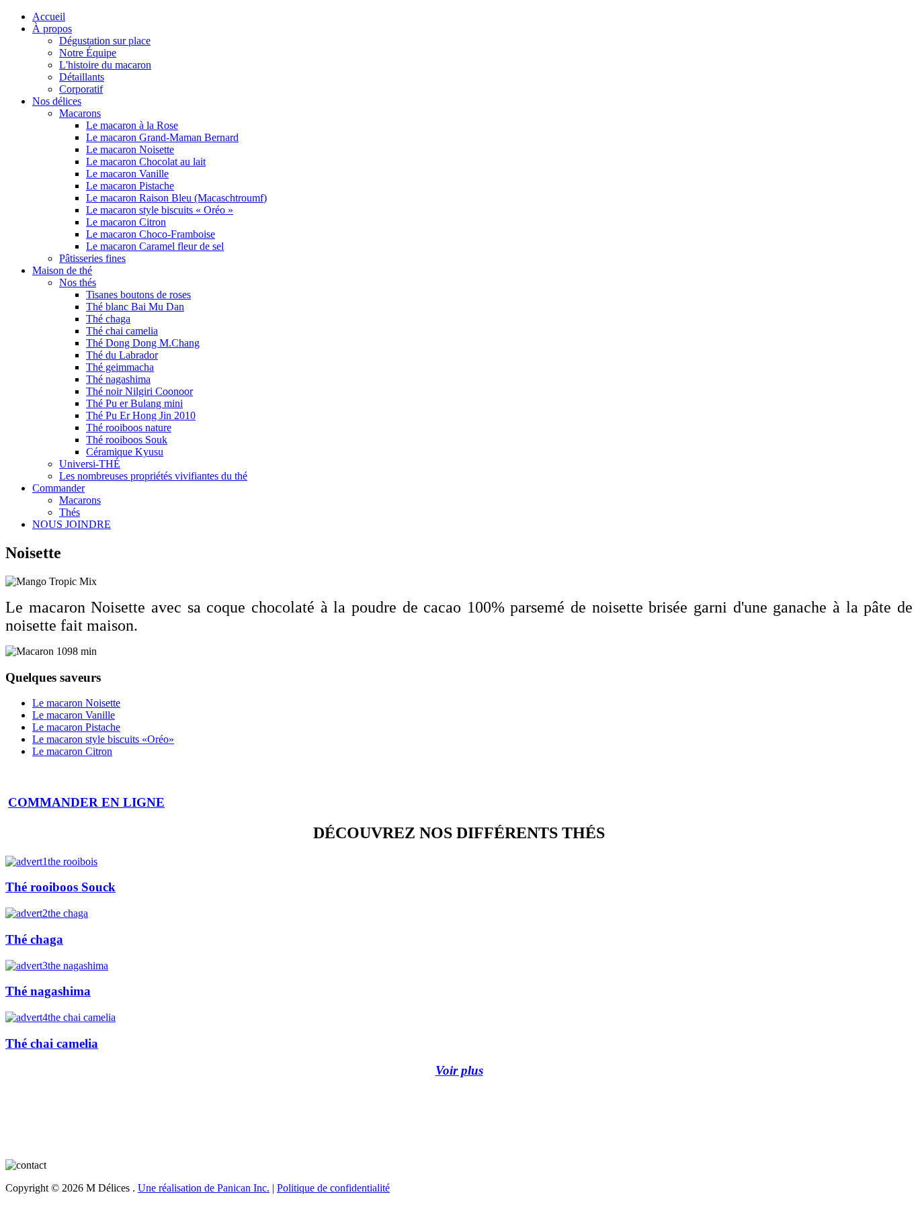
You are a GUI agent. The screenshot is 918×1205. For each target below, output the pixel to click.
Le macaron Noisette (130, 149)
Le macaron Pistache (130, 185)
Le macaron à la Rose (132, 125)
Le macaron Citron (126, 222)
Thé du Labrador (122, 355)
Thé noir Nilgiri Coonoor (139, 391)
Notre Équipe (87, 52)
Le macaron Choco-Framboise (150, 234)
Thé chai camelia (122, 331)
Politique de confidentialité (333, 1188)
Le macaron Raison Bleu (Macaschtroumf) (176, 198)
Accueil (48, 16)
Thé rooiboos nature (128, 427)
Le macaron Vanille (127, 173)
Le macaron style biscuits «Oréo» (103, 739)
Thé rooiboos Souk (126, 439)
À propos (52, 28)
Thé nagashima (118, 379)
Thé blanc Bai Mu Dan (135, 306)
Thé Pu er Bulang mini (134, 403)
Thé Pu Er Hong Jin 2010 (141, 415)
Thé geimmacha (120, 367)
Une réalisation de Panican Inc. (203, 1188)
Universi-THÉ (89, 464)
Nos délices (56, 101)
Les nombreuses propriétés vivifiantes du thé (153, 476)
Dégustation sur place (105, 40)
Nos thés (77, 282)
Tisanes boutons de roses (138, 294)
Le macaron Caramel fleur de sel (155, 246)
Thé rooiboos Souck (60, 887)
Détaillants (81, 77)
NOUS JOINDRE (71, 524)
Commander (58, 488)
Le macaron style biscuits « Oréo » (159, 210)
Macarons (80, 113)
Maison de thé (62, 270)
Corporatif (81, 89)
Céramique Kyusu (124, 451)
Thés (69, 512)
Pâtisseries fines (92, 258)
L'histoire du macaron (105, 65)
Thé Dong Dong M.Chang (143, 343)
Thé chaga (108, 318)
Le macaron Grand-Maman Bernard (162, 137)
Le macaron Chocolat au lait (146, 161)
